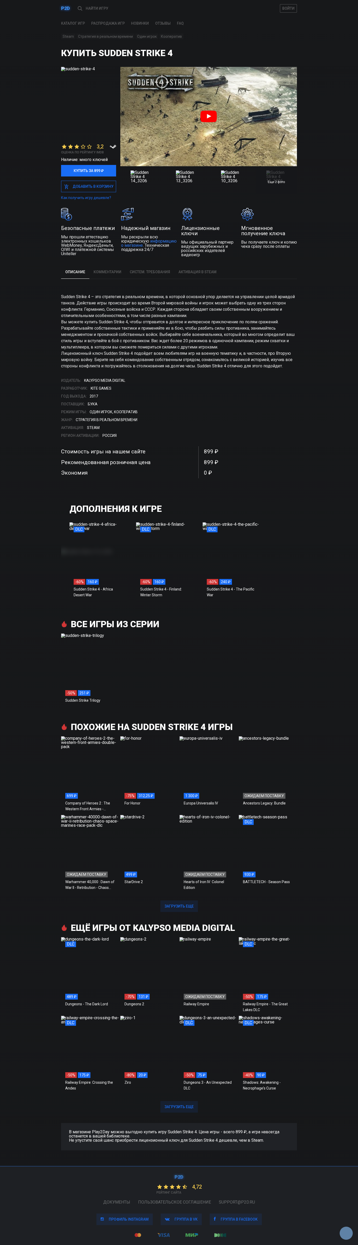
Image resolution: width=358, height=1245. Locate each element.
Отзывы (163, 23)
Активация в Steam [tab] (197, 272)
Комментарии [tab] (107, 272)
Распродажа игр (108, 23)
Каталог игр (73, 23)
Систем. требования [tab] (150, 272)
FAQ (180, 23)
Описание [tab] (75, 272)
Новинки (140, 23)
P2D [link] (65, 8)
